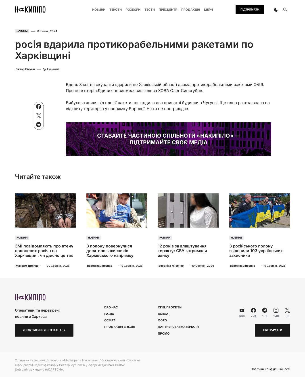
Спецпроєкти (170, 307)
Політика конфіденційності (270, 369)
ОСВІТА (110, 320)
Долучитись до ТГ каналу (44, 330)
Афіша (163, 314)
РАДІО (109, 314)
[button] (276, 9)
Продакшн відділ (119, 327)
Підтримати (249, 9)
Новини (22, 31)
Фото (162, 320)
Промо (163, 333)
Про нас (111, 307)
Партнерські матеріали (178, 327)
